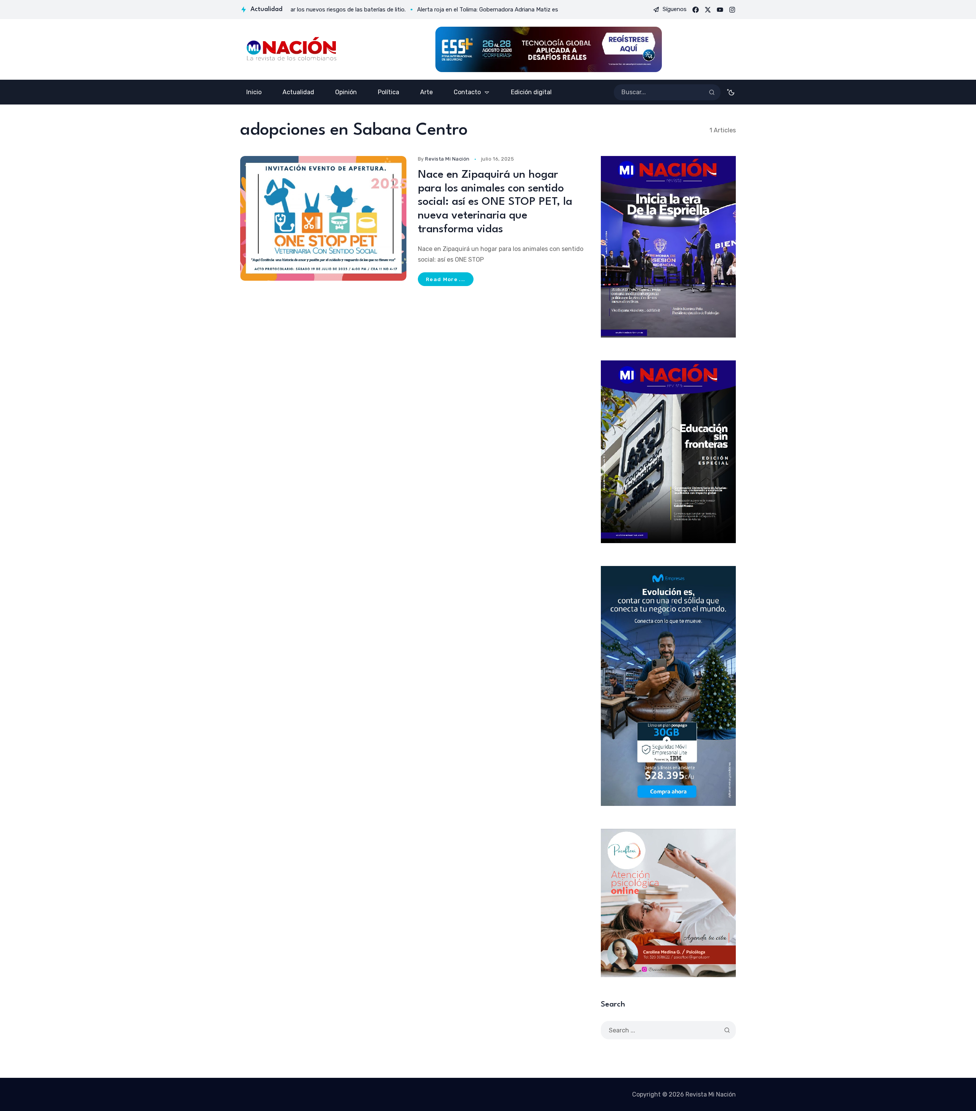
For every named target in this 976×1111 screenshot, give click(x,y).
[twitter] (708, 9)
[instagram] (732, 9)
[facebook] (695, 9)
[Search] (712, 92)
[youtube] (720, 9)
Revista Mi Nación (447, 159)
